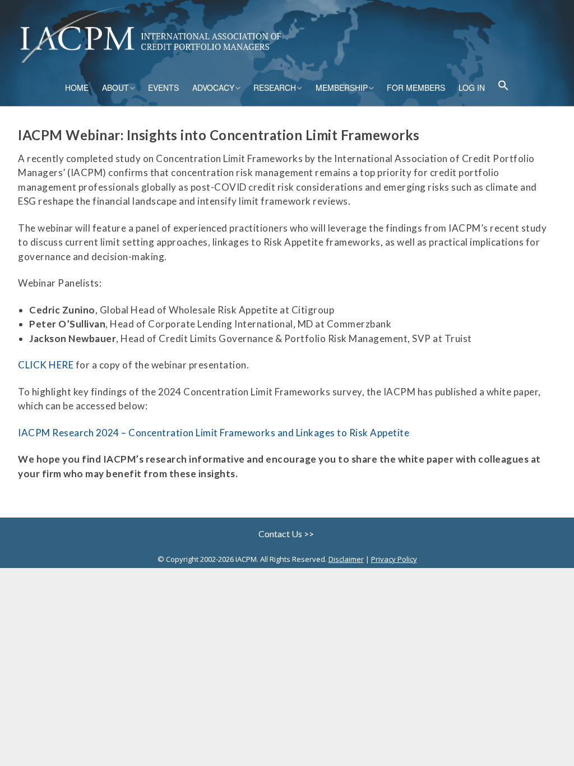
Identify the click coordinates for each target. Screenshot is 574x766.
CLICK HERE (45, 365)
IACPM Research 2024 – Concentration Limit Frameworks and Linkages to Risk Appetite (213, 433)
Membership (342, 87)
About (115, 87)
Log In (472, 87)
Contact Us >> (287, 533)
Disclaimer (346, 559)
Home (77, 87)
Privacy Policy (394, 559)
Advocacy (213, 87)
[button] (503, 86)
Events (163, 87)
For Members (416, 87)
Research (274, 87)
